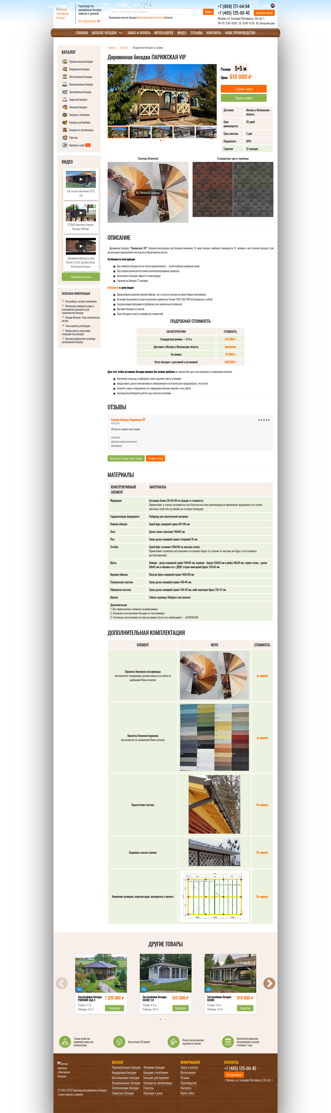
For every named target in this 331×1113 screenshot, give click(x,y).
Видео (182, 32)
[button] (212, 95)
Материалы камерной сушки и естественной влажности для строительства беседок (78, 310)
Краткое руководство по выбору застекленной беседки (79, 340)
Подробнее (114, 1008)
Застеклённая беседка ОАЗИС (219, 999)
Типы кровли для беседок (77, 326)
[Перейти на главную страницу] (64, 13)
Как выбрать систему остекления (81, 301)
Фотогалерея (163, 32)
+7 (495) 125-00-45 (234, 12)
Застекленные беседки (125, 1087)
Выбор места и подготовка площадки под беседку (76, 332)
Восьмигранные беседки (126, 1082)
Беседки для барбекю (156, 1077)
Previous (62, 984)
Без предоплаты (87, 20)
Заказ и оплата (138, 32)
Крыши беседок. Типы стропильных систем (81, 319)
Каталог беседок (104, 32)
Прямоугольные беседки (126, 1067)
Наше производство (240, 32)
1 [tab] (160, 1019)
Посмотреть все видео (81, 277)
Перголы (148, 1087)
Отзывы (197, 32)
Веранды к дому (153, 1093)
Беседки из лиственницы (157, 1082)
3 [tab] (170, 1019)
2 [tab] (165, 1019)
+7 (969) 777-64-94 (233, 6)
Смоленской (158, 17)
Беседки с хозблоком (155, 1072)
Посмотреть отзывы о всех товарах (126, 458)
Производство (188, 1082)
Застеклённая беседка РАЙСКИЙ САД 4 (90, 999)
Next (269, 984)
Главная (82, 32)
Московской (144, 17)
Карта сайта (187, 1093)
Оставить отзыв (155, 458)
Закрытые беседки (123, 1093)
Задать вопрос (244, 97)
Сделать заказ (244, 88)
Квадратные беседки (124, 1072)
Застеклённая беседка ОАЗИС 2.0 (155, 999)
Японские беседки (154, 1067)
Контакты (214, 32)
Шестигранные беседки (125, 1077)
